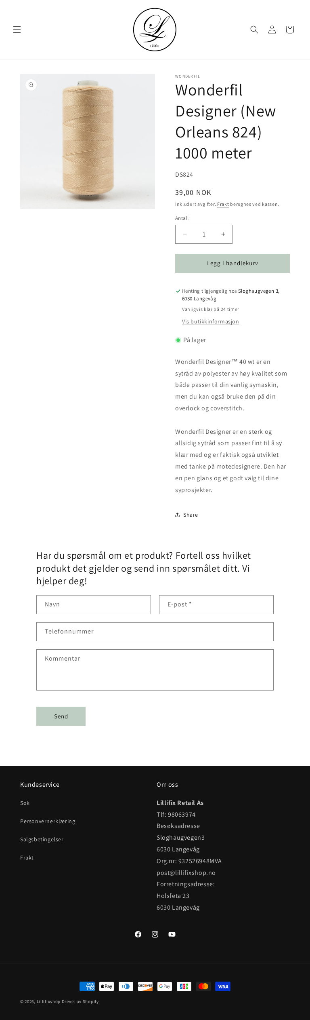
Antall (182, 218)
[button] (17, 29)
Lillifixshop (49, 1001)
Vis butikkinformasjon (210, 321)
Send (61, 716)
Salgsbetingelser (42, 839)
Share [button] (190, 514)
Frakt (223, 204)
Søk (25, 803)
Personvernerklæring (47, 821)
